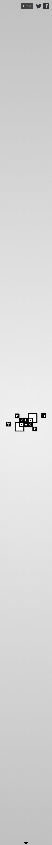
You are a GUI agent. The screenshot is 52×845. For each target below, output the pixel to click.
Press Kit (27, 6)
